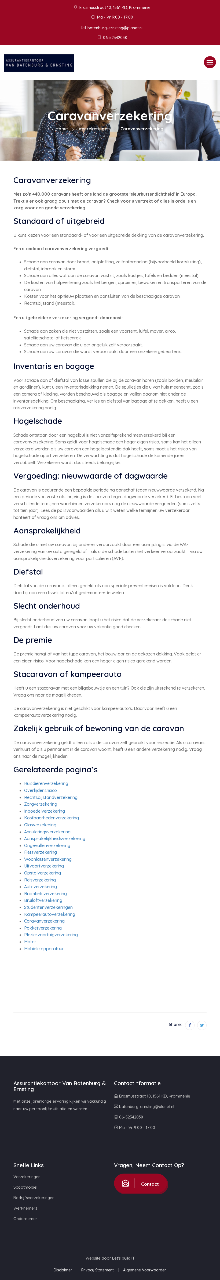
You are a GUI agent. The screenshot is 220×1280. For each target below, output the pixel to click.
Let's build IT (123, 1258)
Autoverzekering (40, 886)
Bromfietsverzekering (45, 893)
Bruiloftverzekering (43, 900)
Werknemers (25, 1208)
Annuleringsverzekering (47, 831)
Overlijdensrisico (40, 790)
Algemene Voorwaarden (145, 1270)
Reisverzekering (40, 880)
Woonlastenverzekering (48, 859)
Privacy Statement (97, 1270)
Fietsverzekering (40, 852)
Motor (30, 941)
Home (62, 128)
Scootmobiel (25, 1187)
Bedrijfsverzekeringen (33, 1197)
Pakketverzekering (43, 928)
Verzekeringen (94, 128)
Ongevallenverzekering (47, 845)
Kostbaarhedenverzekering (51, 817)
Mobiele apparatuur (44, 948)
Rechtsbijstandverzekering (51, 797)
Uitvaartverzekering (44, 866)
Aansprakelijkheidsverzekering (54, 838)
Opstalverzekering (42, 873)
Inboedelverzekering (44, 811)
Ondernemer (25, 1218)
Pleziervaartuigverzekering (51, 934)
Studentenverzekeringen (48, 907)
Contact (149, 1184)
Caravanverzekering (44, 921)
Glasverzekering (40, 824)
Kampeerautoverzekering (49, 914)
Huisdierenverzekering (46, 783)
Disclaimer (63, 1270)
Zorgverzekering (40, 804)
